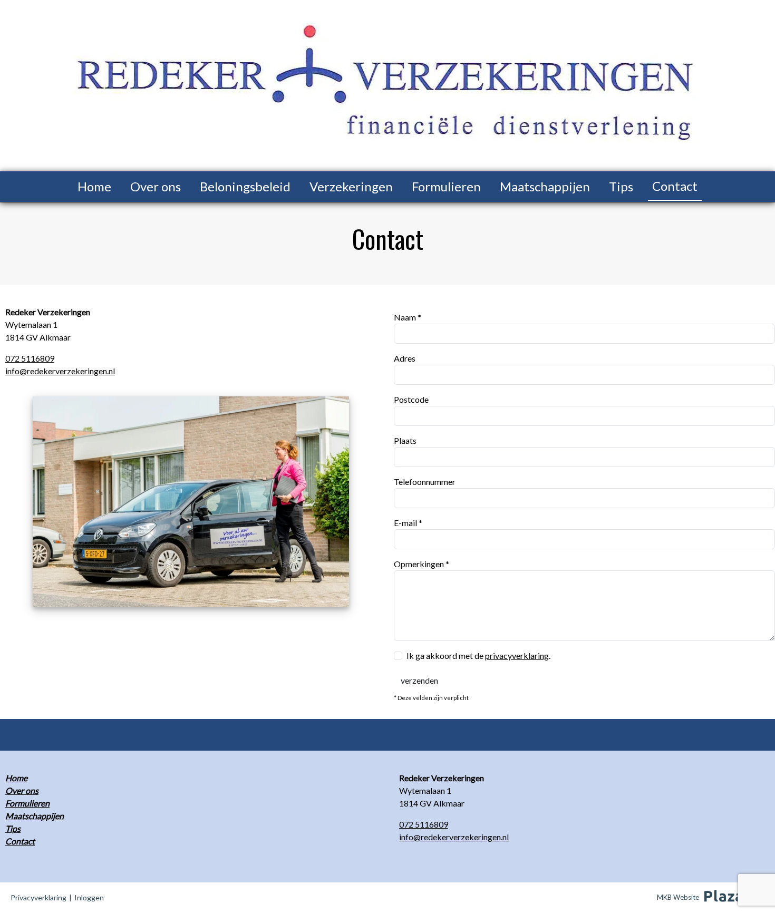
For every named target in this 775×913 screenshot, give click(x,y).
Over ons (155, 186)
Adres (404, 358)
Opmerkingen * (421, 564)
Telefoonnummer (425, 482)
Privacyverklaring (38, 897)
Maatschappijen (545, 186)
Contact (675, 185)
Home (94, 186)
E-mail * (408, 523)
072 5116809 (29, 358)
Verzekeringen (351, 186)
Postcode (411, 399)
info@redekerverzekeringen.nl (60, 371)
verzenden (419, 680)
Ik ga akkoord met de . (478, 655)
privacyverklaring (517, 655)
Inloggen (89, 897)
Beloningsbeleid (245, 186)
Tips (621, 186)
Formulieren (446, 186)
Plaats (405, 440)
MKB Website (678, 897)
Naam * (407, 317)
